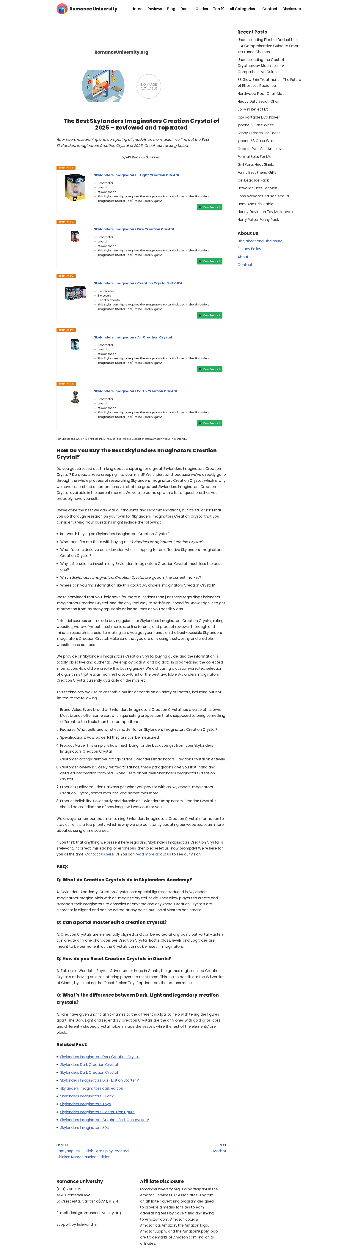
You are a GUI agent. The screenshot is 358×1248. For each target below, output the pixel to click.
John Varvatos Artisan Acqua (263, 196)
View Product (211, 207)
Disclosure (292, 8)
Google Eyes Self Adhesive (261, 148)
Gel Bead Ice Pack (253, 180)
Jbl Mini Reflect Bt (253, 109)
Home (137, 8)
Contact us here (99, 854)
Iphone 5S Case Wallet (257, 140)
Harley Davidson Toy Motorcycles (267, 211)
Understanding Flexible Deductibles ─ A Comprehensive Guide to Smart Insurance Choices (269, 45)
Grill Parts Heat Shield (256, 164)
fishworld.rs (87, 1224)
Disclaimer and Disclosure (260, 241)
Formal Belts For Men (256, 156)
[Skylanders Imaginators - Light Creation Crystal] (75, 187)
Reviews (155, 8)
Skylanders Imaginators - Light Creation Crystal (136, 175)
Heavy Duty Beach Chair (259, 101)
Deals (185, 8)
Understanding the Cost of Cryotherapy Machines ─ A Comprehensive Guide (261, 65)
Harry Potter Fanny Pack (258, 219)
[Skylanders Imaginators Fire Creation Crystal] (75, 237)
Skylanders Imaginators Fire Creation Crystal (134, 229)
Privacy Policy (249, 248)
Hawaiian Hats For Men (257, 188)
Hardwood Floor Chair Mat (261, 93)
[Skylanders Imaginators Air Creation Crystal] (75, 345)
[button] (256, 9)
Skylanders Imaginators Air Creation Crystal (133, 337)
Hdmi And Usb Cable (255, 204)
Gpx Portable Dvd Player (259, 117)
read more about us (153, 854)
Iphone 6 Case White (256, 125)
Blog (171, 8)
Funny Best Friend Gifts (257, 172)
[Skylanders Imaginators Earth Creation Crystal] (75, 397)
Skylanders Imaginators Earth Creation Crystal (135, 391)
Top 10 (218, 8)
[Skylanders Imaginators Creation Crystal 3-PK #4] (75, 293)
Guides (202, 8)
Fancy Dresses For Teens (259, 132)
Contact (269, 8)
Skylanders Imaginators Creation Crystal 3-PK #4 (138, 283)
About (243, 256)
